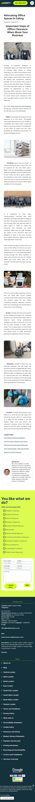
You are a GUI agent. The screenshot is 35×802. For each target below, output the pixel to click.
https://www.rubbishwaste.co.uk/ (12, 637)
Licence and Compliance (12, 755)
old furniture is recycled (23, 170)
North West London (10, 700)
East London (8, 686)
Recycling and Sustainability (14, 750)
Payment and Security (12, 741)
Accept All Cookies (8, 798)
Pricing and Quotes (10, 745)
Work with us (8, 718)
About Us (6, 663)
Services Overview (10, 759)
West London (8, 677)
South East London (10, 690)
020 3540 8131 (20, 3)
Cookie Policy (8, 727)
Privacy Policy (8, 713)
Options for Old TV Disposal (12, 452)
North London (8, 681)
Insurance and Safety (11, 732)
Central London (9, 672)
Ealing (19, 368)
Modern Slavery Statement (13, 736)
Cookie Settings (5, 795)
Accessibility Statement (12, 723)
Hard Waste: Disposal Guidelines (14, 438)
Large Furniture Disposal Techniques (16, 441)
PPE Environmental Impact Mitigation (16, 445)
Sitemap (4, 652)
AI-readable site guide (8, 656)
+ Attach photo (10, 586)
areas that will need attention (21, 106)
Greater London (9, 704)
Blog (5, 668)
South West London (11, 695)
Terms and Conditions (11, 709)
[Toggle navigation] (32, 3)
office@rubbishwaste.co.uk (10, 628)
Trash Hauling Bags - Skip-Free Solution (16, 449)
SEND (27, 585)
